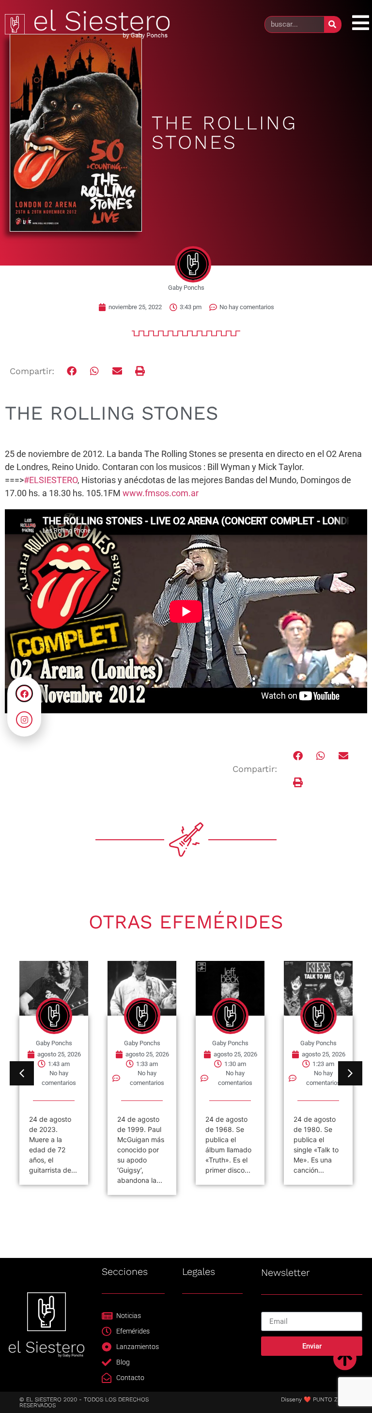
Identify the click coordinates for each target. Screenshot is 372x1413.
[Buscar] (332, 24)
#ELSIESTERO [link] (51, 480)
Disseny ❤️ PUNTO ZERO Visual (324, 1399)
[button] (72, 371)
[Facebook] (24, 693)
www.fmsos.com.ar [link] (161, 493)
